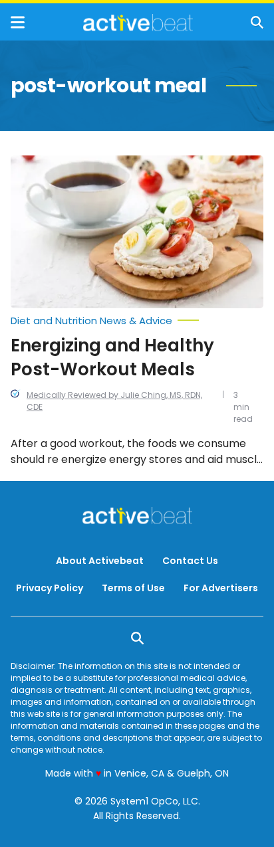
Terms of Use (133, 588)
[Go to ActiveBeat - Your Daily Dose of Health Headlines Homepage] (138, 22)
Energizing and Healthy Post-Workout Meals (112, 357)
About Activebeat (100, 560)
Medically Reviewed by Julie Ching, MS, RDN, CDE (114, 401)
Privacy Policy (49, 588)
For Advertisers (221, 588)
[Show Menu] (18, 22)
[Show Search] (257, 22)
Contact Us (190, 560)
